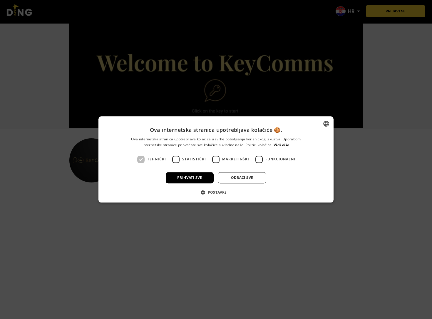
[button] (216, 192)
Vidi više (281, 145)
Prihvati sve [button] (189, 177)
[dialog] (216, 159)
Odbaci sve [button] (242, 177)
